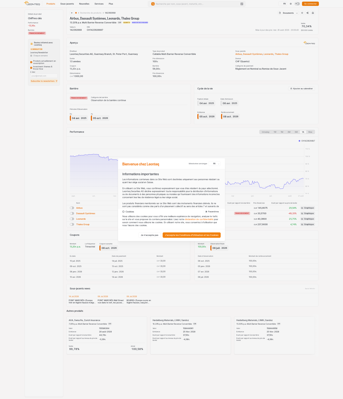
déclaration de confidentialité (199, 219)
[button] (212, 211)
